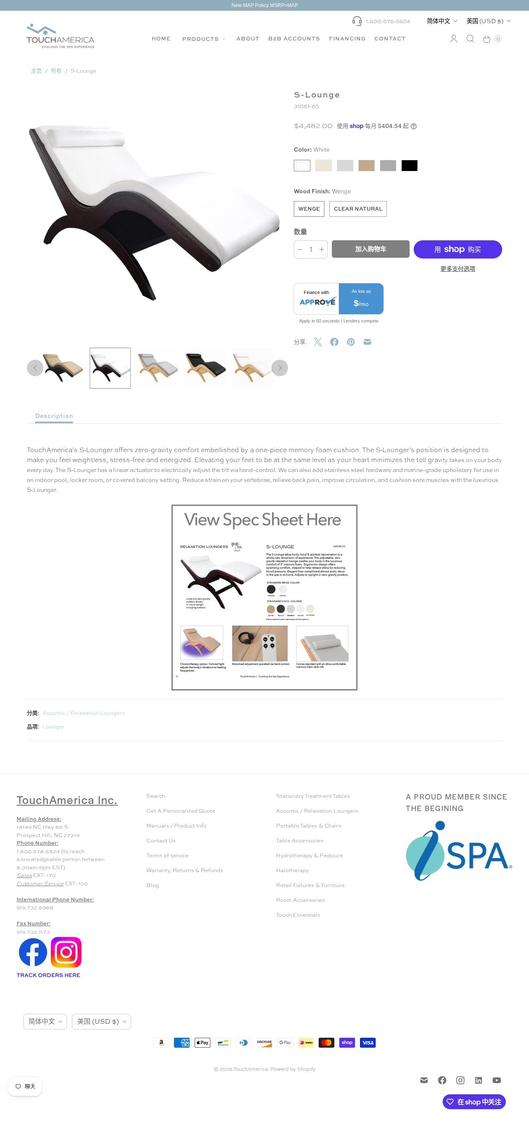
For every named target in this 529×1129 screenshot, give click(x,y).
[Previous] (35, 368)
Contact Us (161, 840)
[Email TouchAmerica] (424, 1080)
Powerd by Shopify (293, 1069)
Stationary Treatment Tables (313, 795)
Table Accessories (300, 840)
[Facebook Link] (33, 966)
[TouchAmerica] (60, 35)
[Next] (280, 368)
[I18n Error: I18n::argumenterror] (62, 368)
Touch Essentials (298, 914)
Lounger (53, 726)
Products (201, 39)
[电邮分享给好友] (371, 342)
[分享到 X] (322, 342)
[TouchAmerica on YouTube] (497, 1080)
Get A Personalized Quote (180, 810)
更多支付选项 (458, 269)
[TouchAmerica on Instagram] (460, 1080)
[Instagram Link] (66, 966)
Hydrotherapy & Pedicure (309, 855)
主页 (36, 70)
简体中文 (438, 21)
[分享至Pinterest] (355, 342)
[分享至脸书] (338, 342)
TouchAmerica (251, 1069)
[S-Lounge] (154, 214)
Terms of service (167, 855)
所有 (56, 70)
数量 (300, 231)
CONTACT (390, 38)
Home (161, 38)
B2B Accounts (294, 38)
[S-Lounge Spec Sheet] (264, 597)
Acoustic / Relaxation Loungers (84, 712)
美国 (485, 21)
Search (155, 795)
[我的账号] (454, 39)
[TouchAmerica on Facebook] (442, 1080)
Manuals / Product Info (176, 825)
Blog (152, 885)
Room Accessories (300, 900)
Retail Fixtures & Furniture (310, 885)
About (248, 38)
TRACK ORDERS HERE (49, 975)
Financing (347, 38)
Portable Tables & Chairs (308, 825)
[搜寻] (470, 39)
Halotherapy (292, 870)
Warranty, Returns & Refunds (184, 870)
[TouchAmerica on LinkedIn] (478, 1080)
